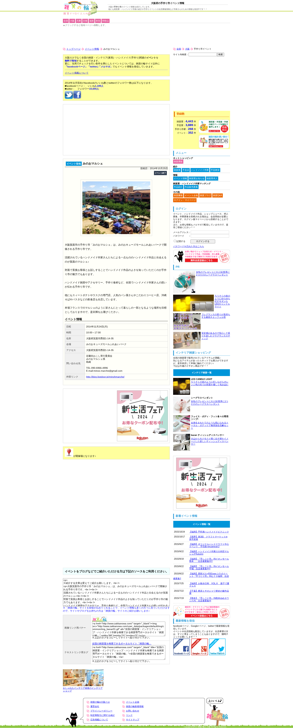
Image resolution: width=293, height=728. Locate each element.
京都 (85, 20)
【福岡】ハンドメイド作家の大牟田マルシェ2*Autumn (209, 552)
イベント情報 (92, 49)
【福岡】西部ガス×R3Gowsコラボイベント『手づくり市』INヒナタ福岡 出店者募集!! (201, 576)
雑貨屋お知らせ (196, 178)
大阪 (187, 49)
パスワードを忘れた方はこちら (188, 246)
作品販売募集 (191, 187)
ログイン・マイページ (185, 200)
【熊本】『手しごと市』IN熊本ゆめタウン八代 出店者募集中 (209, 599)
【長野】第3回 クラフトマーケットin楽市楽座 (208, 537)
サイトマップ (132, 719)
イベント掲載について (77, 72)
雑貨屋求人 (212, 178)
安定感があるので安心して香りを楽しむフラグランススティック (215, 336)
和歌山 (105, 20)
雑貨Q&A (217, 195)
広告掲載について (99, 719)
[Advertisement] (82, 113)
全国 (179, 49)
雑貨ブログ (205, 195)
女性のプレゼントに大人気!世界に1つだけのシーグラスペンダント (213, 273)
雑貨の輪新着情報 (135, 706)
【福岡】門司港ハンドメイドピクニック (209, 532)
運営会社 (94, 706)
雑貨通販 (178, 161)
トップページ (73, 49)
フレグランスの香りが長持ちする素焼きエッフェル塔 (215, 315)
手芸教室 (215, 170)
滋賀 (91, 20)
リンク (129, 715)
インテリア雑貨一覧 (202, 372)
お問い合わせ (132, 711)
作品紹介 (178, 187)
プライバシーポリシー (101, 711)
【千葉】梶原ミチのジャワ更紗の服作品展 (209, 592)
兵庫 (78, 20)
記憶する (181, 241)
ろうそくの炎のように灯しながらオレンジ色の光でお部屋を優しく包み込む (209, 383)
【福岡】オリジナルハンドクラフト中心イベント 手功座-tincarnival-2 (209, 545)
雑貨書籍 (178, 195)
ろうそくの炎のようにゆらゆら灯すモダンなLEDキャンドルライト (222, 301)
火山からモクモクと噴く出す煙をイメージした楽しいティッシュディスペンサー (209, 441)
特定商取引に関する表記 (102, 715)
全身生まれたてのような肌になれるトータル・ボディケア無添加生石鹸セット (209, 425)
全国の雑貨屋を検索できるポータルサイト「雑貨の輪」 (121, 643)
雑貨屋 (177, 170)
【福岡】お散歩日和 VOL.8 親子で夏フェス (209, 584)
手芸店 (185, 170)
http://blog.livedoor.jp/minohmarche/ (105, 376)
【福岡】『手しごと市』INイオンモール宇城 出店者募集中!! (209, 567)
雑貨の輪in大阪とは (100, 702)
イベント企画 (191, 195)
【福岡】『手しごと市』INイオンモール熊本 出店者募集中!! (209, 560)
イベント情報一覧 (201, 524)
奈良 (98, 20)
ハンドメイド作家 (200, 170)
